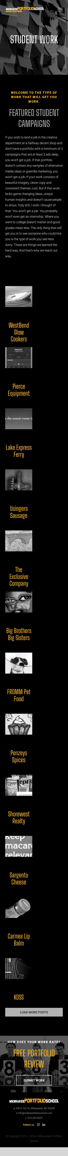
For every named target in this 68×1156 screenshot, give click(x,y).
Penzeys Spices (18, 756)
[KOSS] (18, 968)
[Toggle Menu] (60, 9)
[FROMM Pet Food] (18, 663)
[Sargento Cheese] (18, 846)
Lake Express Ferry (19, 451)
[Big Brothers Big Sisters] (18, 602)
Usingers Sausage (19, 512)
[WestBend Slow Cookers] (18, 296)
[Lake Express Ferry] (18, 418)
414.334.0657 (35, 1118)
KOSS (19, 997)
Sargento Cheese (19, 878)
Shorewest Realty (19, 817)
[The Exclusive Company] (18, 540)
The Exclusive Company (18, 576)
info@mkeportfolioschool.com (35, 1113)
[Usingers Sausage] (18, 479)
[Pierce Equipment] (18, 357)
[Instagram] (38, 1124)
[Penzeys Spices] (18, 724)
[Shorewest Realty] (18, 785)
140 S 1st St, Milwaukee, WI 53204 (35, 1108)
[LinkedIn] (43, 1124)
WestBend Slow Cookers (19, 332)
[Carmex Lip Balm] (18, 907)
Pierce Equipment (19, 390)
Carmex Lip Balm (19, 939)
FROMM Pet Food (19, 695)
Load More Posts (34, 1012)
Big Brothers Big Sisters (18, 634)
